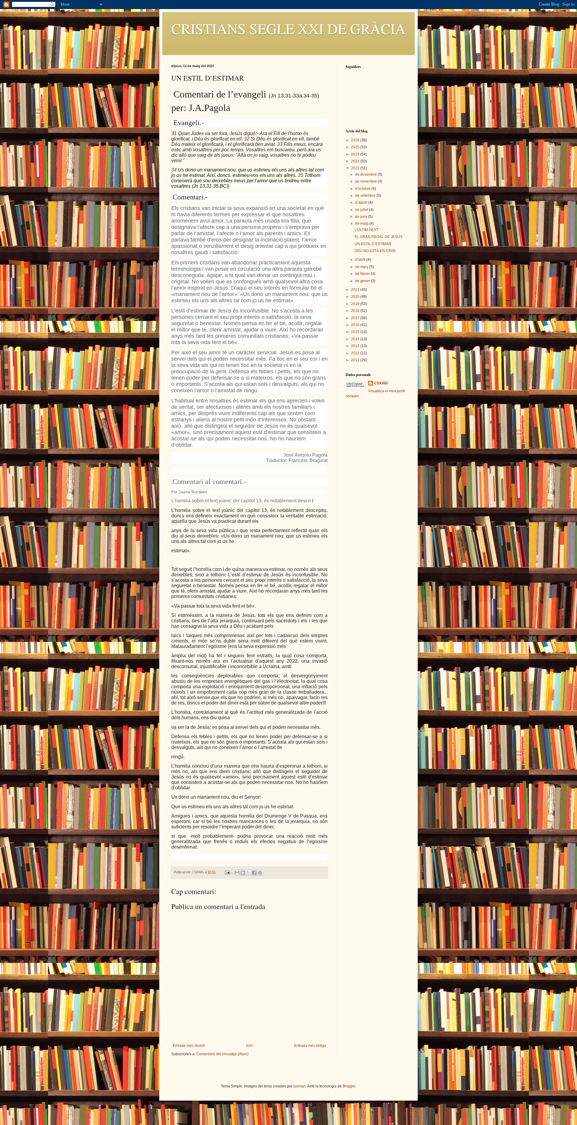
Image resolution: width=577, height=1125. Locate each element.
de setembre (366, 195)
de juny (361, 216)
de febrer (363, 274)
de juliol (362, 210)
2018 (355, 311)
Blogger (349, 1086)
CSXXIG (381, 383)
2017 (355, 318)
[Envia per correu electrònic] (237, 873)
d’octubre (363, 188)
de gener (363, 281)
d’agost (361, 202)
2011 (355, 360)
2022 (355, 168)
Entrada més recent (189, 1045)
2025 (355, 147)
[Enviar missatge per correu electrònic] (227, 872)
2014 (355, 339)
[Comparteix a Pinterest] (260, 873)
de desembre (366, 174)
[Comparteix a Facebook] (254, 873)
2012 (355, 353)
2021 (355, 290)
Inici (249, 1045)
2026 (355, 140)
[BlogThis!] (243, 873)
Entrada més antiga (310, 1045)
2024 (355, 154)
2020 (355, 296)
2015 (355, 332)
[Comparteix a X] (249, 873)
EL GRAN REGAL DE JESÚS (378, 237)
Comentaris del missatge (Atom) (222, 1054)
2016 (355, 325)
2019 (355, 304)
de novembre (366, 181)
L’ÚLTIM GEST (366, 230)
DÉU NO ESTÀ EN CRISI (375, 251)
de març (362, 267)
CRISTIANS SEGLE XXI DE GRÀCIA (288, 28)
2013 (355, 346)
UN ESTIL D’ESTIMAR (373, 244)
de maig (362, 223)
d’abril (360, 259)
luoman (299, 1086)
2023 (355, 161)
